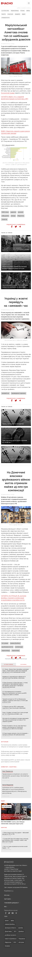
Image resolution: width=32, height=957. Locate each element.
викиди (13, 216)
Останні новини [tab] (8, 664)
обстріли (21, 942)
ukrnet (7, 920)
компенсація (19, 647)
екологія (20, 212)
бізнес (23, 10)
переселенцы (6, 650)
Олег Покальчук (7, 771)
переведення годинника (18, 393)
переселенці (15, 10)
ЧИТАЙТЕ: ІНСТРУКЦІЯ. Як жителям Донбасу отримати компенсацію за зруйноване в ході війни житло (13, 598)
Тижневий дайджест (11, 902)
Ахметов (4, 219)
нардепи (17, 14)
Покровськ (22, 938)
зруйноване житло (7, 647)
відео (23, 14)
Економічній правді (8, 93)
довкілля (13, 212)
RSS (5, 906)
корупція (10, 14)
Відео (3, 801)
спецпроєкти (5, 17)
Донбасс (21, 931)
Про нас (7, 895)
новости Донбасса (10, 938)
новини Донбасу (15, 643)
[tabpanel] (16, 702)
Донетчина (8, 931)
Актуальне (5, 643)
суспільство (5, 10)
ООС (15, 942)
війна (28, 10)
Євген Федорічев (7, 785)
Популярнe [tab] (23, 664)
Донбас (20, 928)
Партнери (7, 899)
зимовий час (5, 393)
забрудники (5, 216)
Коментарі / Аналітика (8, 767)
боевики (7, 946)
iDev (12, 891)
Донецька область (10, 928)
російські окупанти (10, 935)
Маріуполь (21, 216)
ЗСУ (15, 931)
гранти (3, 14)
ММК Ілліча (5, 212)
